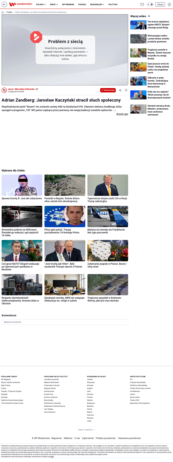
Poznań (90, 397)
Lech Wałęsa (48, 409)
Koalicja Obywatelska (138, 382)
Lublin (89, 421)
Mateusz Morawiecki (51, 382)
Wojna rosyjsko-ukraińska (10, 382)
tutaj (52, 457)
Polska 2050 (134, 400)
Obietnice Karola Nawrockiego (12, 400)
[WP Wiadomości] (22, 4)
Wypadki (4, 394)
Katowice (90, 415)
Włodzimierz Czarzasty (52, 403)
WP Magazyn (6, 379)
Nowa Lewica (135, 397)
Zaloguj (160, 4)
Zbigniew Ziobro (50, 388)
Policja (3, 388)
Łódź (89, 391)
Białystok (90, 406)
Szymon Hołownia (50, 397)
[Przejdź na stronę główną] (4, 6)
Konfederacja (135, 391)
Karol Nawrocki (49, 412)
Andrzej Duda (49, 391)
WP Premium (68, 4)
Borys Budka (48, 400)
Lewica (132, 394)
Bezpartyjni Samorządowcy (140, 403)
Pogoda (82, 4)
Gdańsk (90, 400)
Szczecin (90, 394)
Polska (40, 4)
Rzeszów (90, 418)
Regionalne (96, 4)
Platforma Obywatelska (138, 385)
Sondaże (4, 397)
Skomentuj (109, 90)
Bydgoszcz (91, 403)
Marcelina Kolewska (25, 89)
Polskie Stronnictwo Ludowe (140, 388)
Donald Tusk (48, 394)
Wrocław (90, 385)
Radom (89, 412)
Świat (53, 4)
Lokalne (90, 379)
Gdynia (89, 409)
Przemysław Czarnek (51, 385)
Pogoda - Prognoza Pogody (11, 391)
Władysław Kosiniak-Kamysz (54, 406)
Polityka (112, 4)
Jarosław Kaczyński (51, 379)
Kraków (90, 388)
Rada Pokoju (5, 385)
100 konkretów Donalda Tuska (12, 403)
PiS (131, 379)
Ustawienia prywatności (129, 438)
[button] (150, 4)
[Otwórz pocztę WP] (142, 4)
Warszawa (91, 382)
